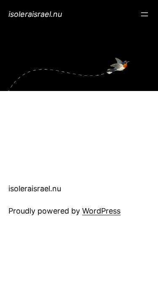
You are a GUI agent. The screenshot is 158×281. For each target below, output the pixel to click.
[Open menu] (144, 14)
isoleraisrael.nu (35, 14)
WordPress (101, 210)
